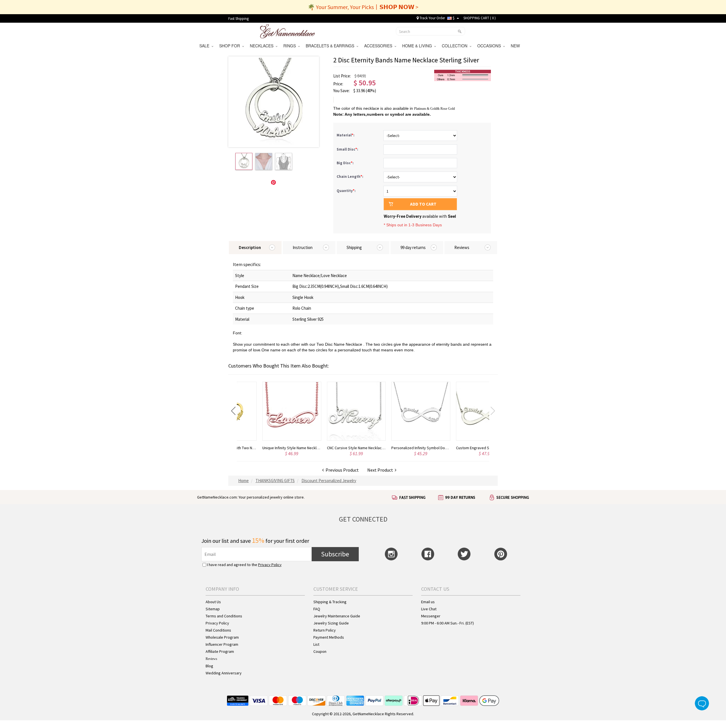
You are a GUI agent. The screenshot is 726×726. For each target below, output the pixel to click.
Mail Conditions (218, 630)
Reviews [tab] (461, 247)
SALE (205, 45)
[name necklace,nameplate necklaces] (287, 30)
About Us (213, 601)
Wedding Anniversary (224, 673)
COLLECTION (456, 45)
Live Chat (428, 608)
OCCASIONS (490, 45)
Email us (428, 601)
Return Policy (324, 630)
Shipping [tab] (354, 247)
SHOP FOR (230, 45)
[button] (233, 411)
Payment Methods (328, 637)
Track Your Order (432, 18)
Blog (209, 665)
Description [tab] (250, 247)
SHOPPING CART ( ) (479, 18)
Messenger (430, 616)
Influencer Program (222, 644)
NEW (516, 45)
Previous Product (341, 470)
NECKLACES (263, 45)
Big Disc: (345, 163)
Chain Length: (350, 176)
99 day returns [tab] (413, 247)
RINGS (290, 45)
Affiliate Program (220, 651)
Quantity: (346, 190)
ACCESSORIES (379, 45)
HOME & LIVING (418, 45)
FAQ (316, 608)
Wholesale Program (222, 637)
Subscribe (335, 554)
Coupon (319, 651)
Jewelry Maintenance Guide (336, 616)
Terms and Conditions (224, 616)
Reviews (211, 659)
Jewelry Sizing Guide (331, 623)
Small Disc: (348, 149)
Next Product (381, 470)
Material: (346, 135)
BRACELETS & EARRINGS (331, 45)
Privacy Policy (270, 564)
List (316, 644)
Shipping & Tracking (330, 601)
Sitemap (213, 608)
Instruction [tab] (303, 247)
